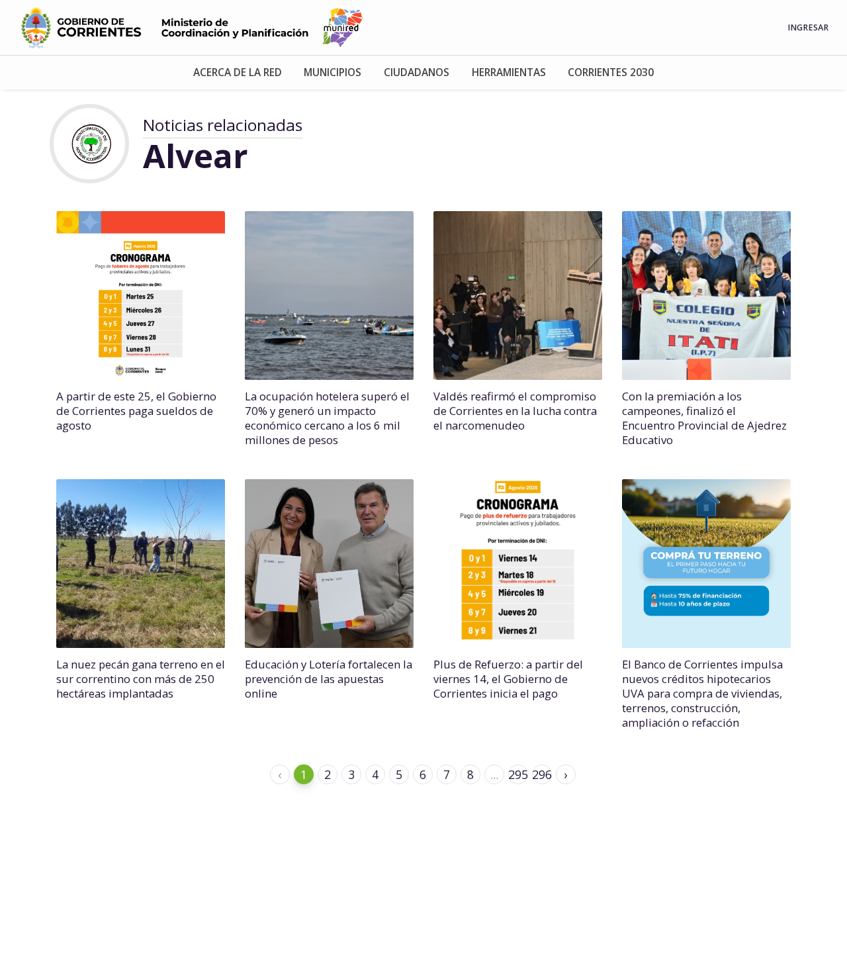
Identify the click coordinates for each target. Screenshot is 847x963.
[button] (237, 72)
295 (518, 774)
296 (542, 774)
